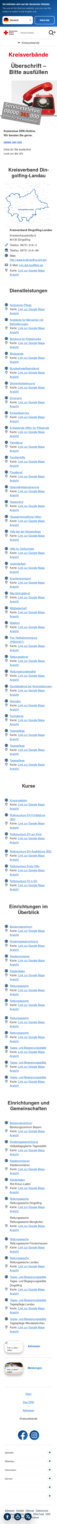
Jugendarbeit (18, 564)
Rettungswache (19, 986)
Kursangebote (18, 800)
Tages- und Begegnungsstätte (28, 1048)
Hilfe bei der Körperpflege (25, 531)
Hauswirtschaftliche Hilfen (25, 517)
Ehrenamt (16, 398)
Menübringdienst (20, 593)
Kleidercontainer (20, 956)
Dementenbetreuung (22, 383)
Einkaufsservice (19, 413)
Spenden (15, 701)
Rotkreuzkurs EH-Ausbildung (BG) (31, 851)
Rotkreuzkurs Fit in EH (23, 881)
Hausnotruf (16, 502)
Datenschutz (42, 1510)
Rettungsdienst (19, 657)
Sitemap (30, 1510)
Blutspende (17, 353)
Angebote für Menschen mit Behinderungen (26, 322)
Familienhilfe (17, 457)
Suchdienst (16, 716)
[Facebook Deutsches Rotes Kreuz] (23, 1435)
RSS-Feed (38, 1513)
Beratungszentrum (21, 926)
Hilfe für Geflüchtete (22, 549)
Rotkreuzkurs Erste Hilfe (24, 866)
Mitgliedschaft (18, 608)
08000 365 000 (13, 142)
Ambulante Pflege (20, 305)
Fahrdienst (16, 442)
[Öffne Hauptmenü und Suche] (52, 32)
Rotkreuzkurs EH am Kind (25, 834)
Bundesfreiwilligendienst (24, 368)
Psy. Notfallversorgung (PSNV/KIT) (23, 640)
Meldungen (35, 1368)
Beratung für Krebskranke (25, 339)
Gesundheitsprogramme (24, 487)
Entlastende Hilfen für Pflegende (29, 428)
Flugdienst (16, 472)
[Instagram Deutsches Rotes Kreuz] (34, 1435)
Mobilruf (15, 623)
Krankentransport (20, 578)
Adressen (34, 1346)
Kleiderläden (17, 971)
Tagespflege (17, 731)
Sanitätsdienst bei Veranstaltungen (31, 686)
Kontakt (20, 1510)
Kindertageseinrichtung (24, 941)
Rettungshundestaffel (23, 671)
